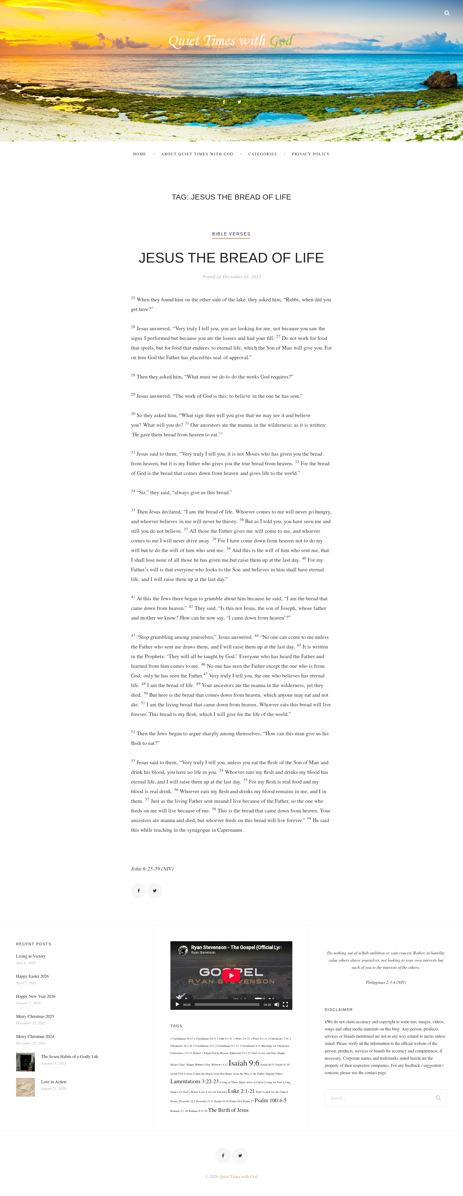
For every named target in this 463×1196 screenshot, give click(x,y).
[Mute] (276, 1004)
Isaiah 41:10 (282, 1064)
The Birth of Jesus (228, 1109)
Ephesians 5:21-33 (240, 1053)
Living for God (273, 1082)
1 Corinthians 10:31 (205, 1038)
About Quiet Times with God (197, 153)
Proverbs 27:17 (204, 1101)
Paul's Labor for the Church (272, 1092)
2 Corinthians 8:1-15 (226, 1046)
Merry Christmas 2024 (35, 1036)
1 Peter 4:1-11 (259, 1038)
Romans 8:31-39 (198, 1111)
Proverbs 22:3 (187, 1101)
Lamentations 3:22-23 (194, 1081)
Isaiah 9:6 (244, 1062)
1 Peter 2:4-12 (241, 1038)
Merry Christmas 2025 (35, 1016)
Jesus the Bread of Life (231, 257)
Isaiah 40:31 (267, 1064)
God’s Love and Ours (264, 1053)
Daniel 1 (198, 1053)
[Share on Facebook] (138, 890)
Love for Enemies (216, 1092)
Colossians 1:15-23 (181, 1053)
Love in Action (53, 1081)
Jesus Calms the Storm (199, 1073)
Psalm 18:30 (221, 1101)
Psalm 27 (248, 1101)
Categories (262, 153)
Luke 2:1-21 (241, 1090)
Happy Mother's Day (198, 1064)
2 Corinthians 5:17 (203, 1046)
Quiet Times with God (238, 1176)
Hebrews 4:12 (219, 1064)
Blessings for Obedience (276, 1046)
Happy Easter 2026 (32, 976)
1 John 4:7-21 (224, 1038)
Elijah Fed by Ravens (216, 1053)
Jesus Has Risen (223, 1073)
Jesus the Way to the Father (249, 1073)
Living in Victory (31, 956)
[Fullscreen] (285, 1004)
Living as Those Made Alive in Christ (241, 1082)
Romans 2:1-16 (179, 1111)
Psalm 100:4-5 (270, 1100)
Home (139, 153)
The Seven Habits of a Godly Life (69, 1056)
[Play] (177, 1004)
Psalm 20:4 (235, 1101)
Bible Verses (231, 234)
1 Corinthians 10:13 (181, 1038)
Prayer (174, 1101)
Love (202, 1092)
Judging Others (274, 1073)
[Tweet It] (154, 890)
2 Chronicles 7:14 (278, 1038)
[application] (231, 975)
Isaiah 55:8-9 (177, 1073)
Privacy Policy (311, 153)
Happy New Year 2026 (35, 996)
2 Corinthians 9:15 (250, 1046)
